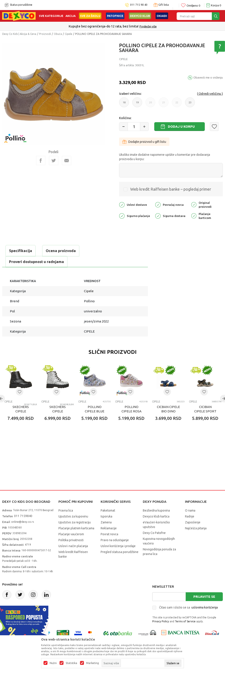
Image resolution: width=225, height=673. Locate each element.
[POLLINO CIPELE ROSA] (131, 380)
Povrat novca (109, 534)
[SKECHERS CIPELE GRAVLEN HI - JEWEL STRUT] (21, 380)
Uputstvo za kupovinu (73, 516)
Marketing (92, 663)
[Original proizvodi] (193, 204)
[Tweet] (53, 160)
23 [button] (190, 104)
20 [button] (150, 104)
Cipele (68, 33)
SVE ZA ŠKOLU (90, 15)
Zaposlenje (192, 522)
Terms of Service (185, 621)
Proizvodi (45, 33)
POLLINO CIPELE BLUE (94, 409)
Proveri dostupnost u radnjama (36, 262)
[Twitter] (20, 594)
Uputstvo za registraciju (74, 522)
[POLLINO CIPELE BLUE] (94, 380)
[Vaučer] (63, 633)
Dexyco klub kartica (156, 516)
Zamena (106, 522)
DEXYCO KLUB (140, 15)
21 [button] (163, 104)
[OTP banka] (117, 633)
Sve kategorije (51, 15)
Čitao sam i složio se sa (188, 607)
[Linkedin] (46, 594)
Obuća (58, 33)
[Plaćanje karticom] (193, 215)
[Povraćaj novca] (158, 204)
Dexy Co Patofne (154, 533)
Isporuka (106, 516)
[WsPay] (147, 633)
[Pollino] (15, 136)
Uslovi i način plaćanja (73, 546)
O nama (190, 510)
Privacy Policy (160, 621)
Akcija (70, 15)
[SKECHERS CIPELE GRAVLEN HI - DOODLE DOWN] (57, 380)
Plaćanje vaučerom (71, 534)
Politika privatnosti (70, 540)
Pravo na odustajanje (115, 540)
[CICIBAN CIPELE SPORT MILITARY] (205, 380)
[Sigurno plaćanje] (122, 215)
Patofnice (115, 15)
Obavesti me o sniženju (208, 77)
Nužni (53, 663)
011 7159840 (23, 516)
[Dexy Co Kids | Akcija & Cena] (19, 15)
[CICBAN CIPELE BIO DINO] (168, 380)
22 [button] (177, 104)
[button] (214, 126)
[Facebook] (40, 160)
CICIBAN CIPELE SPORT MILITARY (205, 411)
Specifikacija (20, 251)
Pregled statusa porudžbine (119, 552)
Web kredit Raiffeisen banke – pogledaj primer (170, 189)
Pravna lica (65, 510)
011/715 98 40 (128, 26)
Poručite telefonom (103, 26)
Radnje (189, 516)
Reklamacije (109, 528)
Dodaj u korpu (181, 126)
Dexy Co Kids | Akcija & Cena (19, 33)
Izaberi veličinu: (130, 93)
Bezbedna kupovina (156, 510)
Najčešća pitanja (196, 528)
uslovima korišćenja (204, 607)
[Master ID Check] (92, 633)
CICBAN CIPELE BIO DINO (168, 409)
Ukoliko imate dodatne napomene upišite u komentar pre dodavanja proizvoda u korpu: (164, 157)
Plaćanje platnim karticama (76, 528)
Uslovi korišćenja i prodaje (118, 546)
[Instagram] (33, 594)
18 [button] (124, 104)
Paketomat (108, 510)
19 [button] (137, 104)
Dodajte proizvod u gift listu (147, 141)
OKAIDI (162, 15)
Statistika (71, 663)
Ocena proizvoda (61, 251)
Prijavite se (204, 596)
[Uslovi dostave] (122, 204)
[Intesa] (180, 633)
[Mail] (66, 160)
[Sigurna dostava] (158, 215)
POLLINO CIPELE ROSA (132, 409)
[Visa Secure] (78, 633)
